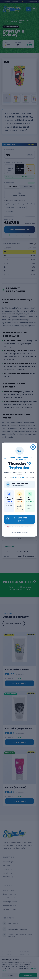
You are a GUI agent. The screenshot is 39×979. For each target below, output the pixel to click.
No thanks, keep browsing (20, 532)
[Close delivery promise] (33, 447)
